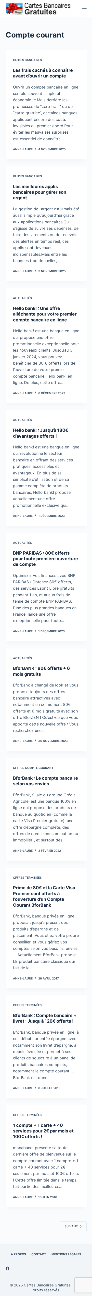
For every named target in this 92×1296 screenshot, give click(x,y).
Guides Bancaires (27, 60)
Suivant (71, 1226)
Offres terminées (27, 877)
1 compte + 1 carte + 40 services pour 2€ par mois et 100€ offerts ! (43, 1131)
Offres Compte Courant (33, 768)
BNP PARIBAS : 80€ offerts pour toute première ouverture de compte (45, 558)
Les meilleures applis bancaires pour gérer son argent (39, 192)
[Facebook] (7, 1268)
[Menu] (84, 8)
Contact (38, 1254)
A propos (18, 1254)
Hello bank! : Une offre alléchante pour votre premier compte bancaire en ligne (45, 314)
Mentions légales (66, 1254)
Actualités (22, 298)
